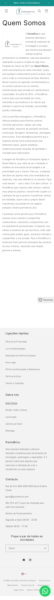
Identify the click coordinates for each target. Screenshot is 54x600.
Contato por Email (14, 423)
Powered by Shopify (28, 580)
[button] (6, 10)
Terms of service (27, 585)
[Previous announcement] (5, 3)
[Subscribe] (44, 548)
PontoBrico (15, 580)
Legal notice (19, 590)
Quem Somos (11, 403)
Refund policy (12, 585)
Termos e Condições (15, 383)
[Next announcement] (49, 3)
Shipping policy (44, 585)
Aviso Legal (11, 362)
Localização (11, 417)
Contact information (35, 590)
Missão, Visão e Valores (16, 409)
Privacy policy (44, 580)
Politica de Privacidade (16, 341)
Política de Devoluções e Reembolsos (23, 369)
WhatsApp (10, 430)
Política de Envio (13, 376)
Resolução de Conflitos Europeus (21, 355)
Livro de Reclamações (15, 348)
